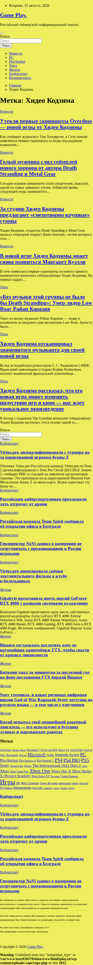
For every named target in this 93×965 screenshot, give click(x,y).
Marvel (23, 755)
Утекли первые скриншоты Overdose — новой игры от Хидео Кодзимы (46, 124)
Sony (4, 765)
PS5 (85, 760)
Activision (5, 750)
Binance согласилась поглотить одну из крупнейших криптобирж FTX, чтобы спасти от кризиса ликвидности (44, 650)
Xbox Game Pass (19, 771)
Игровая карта (20, 78)
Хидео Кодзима (49, 783)
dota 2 (61, 750)
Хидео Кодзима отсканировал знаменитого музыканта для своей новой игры (42, 350)
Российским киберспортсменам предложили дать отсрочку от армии (43, 501)
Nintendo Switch (67, 755)
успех (56, 788)
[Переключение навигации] (2, 33)
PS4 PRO (71, 760)
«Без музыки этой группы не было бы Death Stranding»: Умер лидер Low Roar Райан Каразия (46, 303)
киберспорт (64, 783)
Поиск (5, 36)
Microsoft (37, 754)
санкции (47, 788)
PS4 (59, 760)
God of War (76, 750)
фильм (63, 788)
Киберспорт (18, 74)
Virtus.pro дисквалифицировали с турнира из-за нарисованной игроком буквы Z (45, 455)
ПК (18, 783)
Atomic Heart (19, 750)
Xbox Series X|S (41, 776)
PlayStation (17, 61)
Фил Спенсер (30, 783)
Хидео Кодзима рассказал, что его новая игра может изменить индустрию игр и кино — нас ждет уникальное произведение (42, 400)
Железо (14, 70)
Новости (15, 53)
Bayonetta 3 (33, 750)
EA (67, 750)
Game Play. (13, 15)
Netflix (50, 755)
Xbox (13, 65)
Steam (28, 766)
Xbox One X (61, 771)
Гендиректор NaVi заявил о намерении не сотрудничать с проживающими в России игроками (40, 548)
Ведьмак (55, 776)
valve (84, 766)
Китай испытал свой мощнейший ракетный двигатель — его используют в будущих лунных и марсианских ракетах (43, 727)
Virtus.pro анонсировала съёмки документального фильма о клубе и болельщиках (33, 576)
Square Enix (16, 766)
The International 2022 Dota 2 (57, 765)
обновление (22, 788)
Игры (7, 781)
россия (37, 788)
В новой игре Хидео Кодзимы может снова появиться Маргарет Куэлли (44, 259)
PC (11, 57)
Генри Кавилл (69, 776)
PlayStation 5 (45, 760)
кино (75, 783)
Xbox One (40, 771)
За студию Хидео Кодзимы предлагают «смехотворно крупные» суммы (45, 215)
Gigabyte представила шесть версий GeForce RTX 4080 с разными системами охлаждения (44, 601)
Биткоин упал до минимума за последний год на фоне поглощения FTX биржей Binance (45, 675)
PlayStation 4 (27, 760)
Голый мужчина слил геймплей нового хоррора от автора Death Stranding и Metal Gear (38, 168)
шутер (71, 788)
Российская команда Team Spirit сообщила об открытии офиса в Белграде (42, 524)
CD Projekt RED (49, 750)
